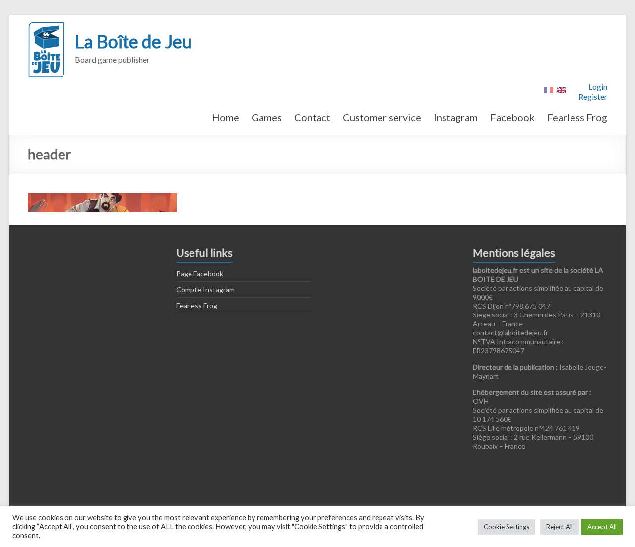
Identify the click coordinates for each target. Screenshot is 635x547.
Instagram (456, 117)
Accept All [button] (602, 527)
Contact (312, 117)
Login (597, 86)
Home (225, 117)
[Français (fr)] (548, 89)
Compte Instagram (205, 289)
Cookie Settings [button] (506, 527)
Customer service (382, 117)
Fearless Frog (577, 117)
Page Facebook (199, 273)
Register (592, 96)
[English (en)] (561, 89)
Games (267, 117)
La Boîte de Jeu (133, 41)
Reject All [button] (559, 527)
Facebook (512, 117)
